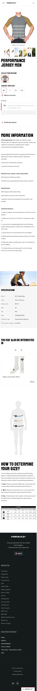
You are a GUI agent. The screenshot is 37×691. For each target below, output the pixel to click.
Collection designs (9, 73)
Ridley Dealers (5, 598)
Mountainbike (6, 643)
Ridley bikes (4, 574)
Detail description (10, 122)
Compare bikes (5, 602)
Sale (2, 583)
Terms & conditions (17, 668)
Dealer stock (4, 577)
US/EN (20, 553)
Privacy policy (17, 671)
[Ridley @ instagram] (13, 683)
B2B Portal (4, 620)
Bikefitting (4, 611)
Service (3, 595)
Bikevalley (4, 614)
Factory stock (5, 580)
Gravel (3, 640)
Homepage (4, 571)
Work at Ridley (5, 592)
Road (3, 637)
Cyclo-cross (5, 646)
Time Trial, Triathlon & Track (11, 650)
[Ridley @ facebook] (17, 683)
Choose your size (8, 86)
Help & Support (5, 608)
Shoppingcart (5, 605)
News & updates (6, 589)
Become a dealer (6, 623)
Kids (2, 653)
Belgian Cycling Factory (8, 617)
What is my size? (10, 95)
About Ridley (4, 586)
